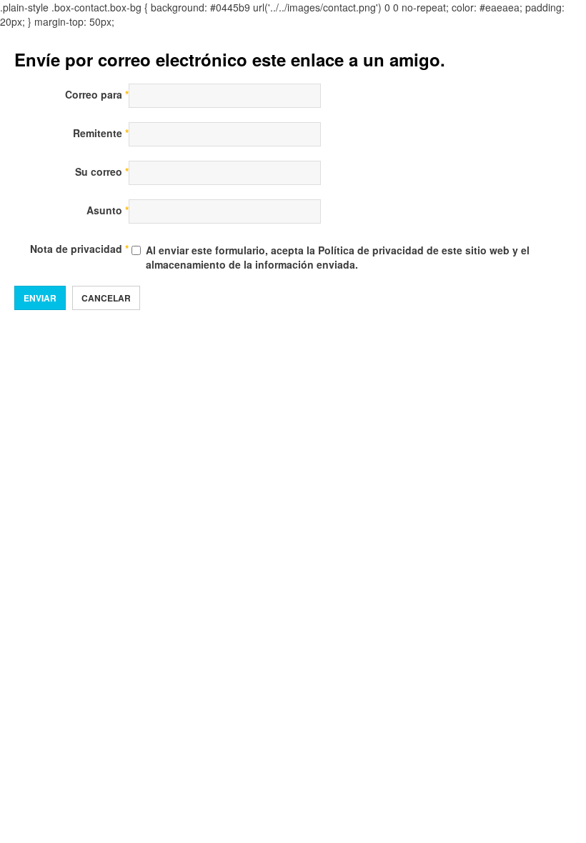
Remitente (101, 133)
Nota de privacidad (79, 248)
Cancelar (106, 297)
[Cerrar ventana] (457, 59)
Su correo (102, 171)
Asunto (107, 210)
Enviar (40, 297)
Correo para (97, 94)
